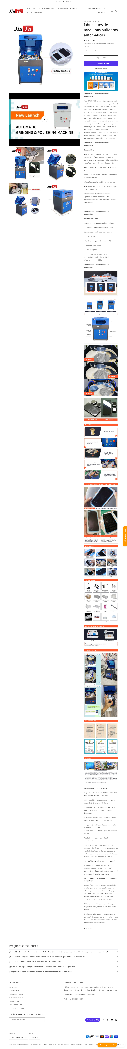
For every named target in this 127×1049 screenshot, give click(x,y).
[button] (107, 10)
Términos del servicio (76, 1044)
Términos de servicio (15, 1005)
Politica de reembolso (16, 998)
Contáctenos (13, 987)
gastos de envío (90, 43)
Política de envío (88, 1044)
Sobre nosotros (14, 991)
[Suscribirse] (42, 1019)
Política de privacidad (16, 994)
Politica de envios (14, 1001)
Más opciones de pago (101, 68)
